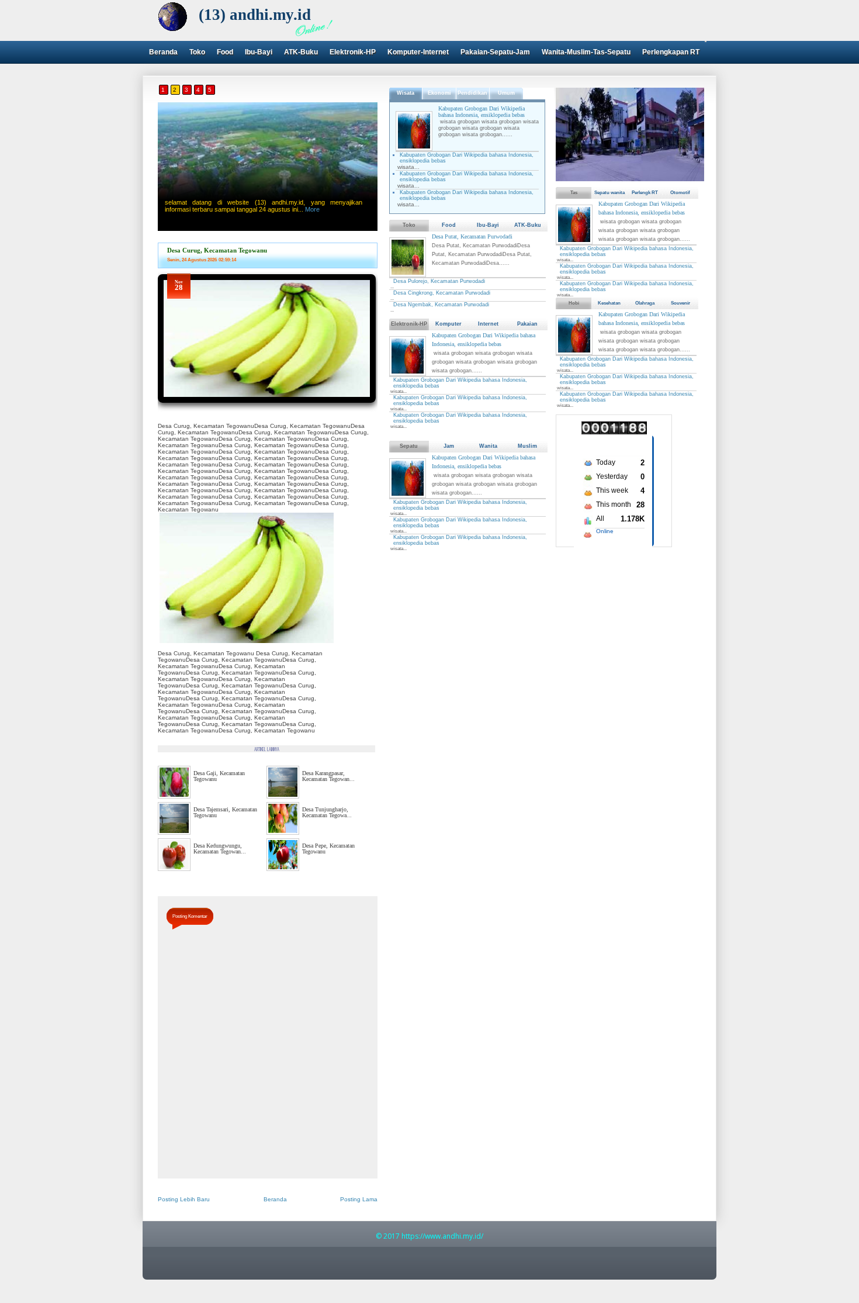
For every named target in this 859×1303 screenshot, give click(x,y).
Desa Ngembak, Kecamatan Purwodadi (441, 304)
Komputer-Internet (418, 52)
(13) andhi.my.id (255, 14)
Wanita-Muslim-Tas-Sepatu (586, 52)
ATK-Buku (301, 52)
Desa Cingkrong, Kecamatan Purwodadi (441, 293)
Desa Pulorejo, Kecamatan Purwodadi (439, 281)
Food (225, 52)
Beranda (163, 52)
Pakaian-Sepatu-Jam (495, 52)
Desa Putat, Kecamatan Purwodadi (472, 236)
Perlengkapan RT (670, 52)
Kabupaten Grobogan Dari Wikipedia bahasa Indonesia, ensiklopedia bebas (481, 111)
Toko (197, 52)
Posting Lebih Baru (184, 1199)
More (312, 209)
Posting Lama (358, 1199)
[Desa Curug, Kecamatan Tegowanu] (267, 406)
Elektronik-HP (353, 52)
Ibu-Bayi (258, 52)
